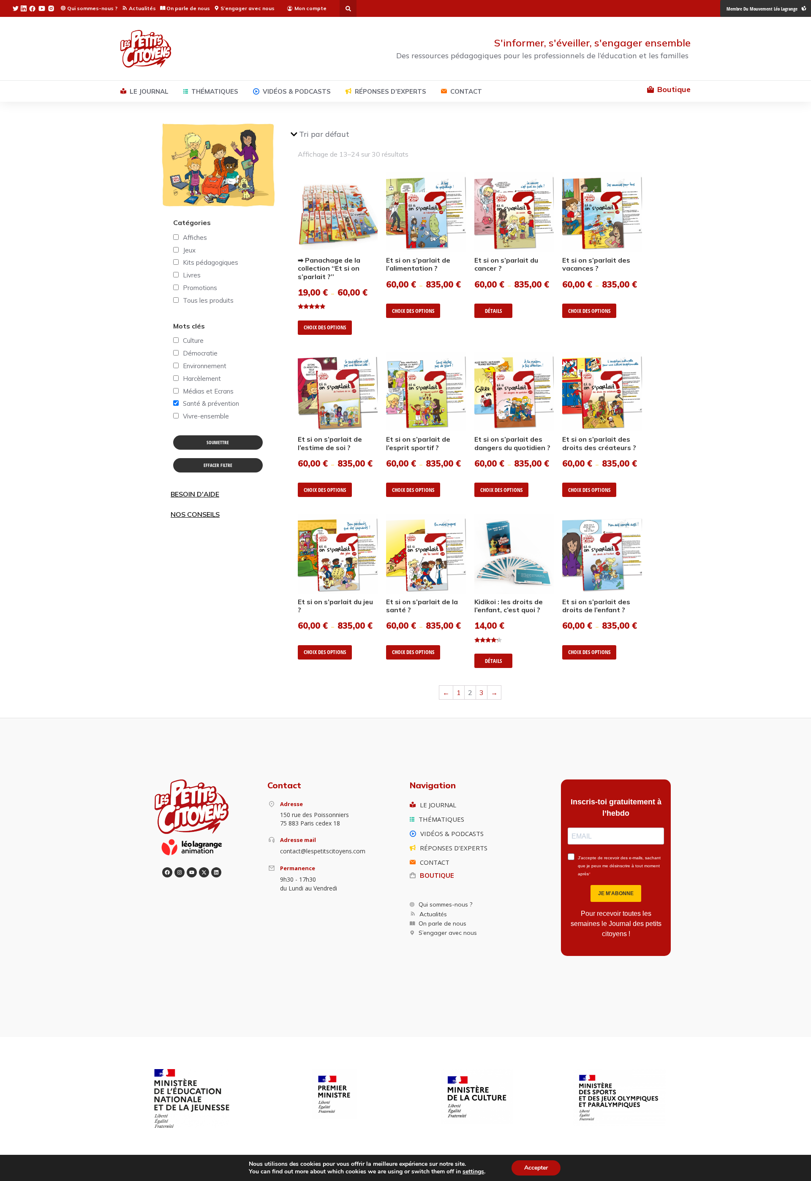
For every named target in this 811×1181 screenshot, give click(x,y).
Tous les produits (208, 300)
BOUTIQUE (437, 875)
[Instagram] (179, 872)
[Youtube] (192, 872)
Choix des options (325, 327)
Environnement (204, 366)
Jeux (189, 250)
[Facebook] (167, 872)
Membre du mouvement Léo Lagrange (762, 8)
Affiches (195, 237)
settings (473, 1172)
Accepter (536, 1168)
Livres (192, 275)
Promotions (200, 288)
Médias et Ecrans (208, 391)
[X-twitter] (204, 872)
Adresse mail (298, 840)
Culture (193, 341)
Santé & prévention (211, 403)
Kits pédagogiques (210, 262)
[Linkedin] (216, 872)
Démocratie (200, 353)
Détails (493, 311)
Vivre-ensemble (206, 416)
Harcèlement (202, 379)
